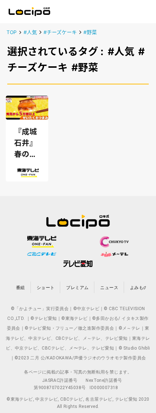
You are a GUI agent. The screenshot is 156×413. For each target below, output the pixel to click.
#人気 (30, 32)
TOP (12, 32)
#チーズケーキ (60, 32)
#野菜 (90, 32)
